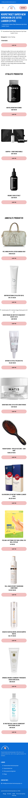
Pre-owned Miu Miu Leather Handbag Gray (14, 251)
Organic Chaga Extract (14, 195)
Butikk (23, 7)
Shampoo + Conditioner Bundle (14, 151)
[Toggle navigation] (3, 7)
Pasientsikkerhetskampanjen (11, 765)
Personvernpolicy (20, 793)
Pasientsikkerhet (8, 768)
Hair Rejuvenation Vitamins (14, 107)
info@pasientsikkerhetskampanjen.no (9, 2)
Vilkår (13, 793)
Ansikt (9, 37)
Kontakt (9, 793)
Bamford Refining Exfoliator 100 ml (14, 295)
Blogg (5, 774)
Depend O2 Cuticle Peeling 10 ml (14, 361)
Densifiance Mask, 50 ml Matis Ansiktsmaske (14, 404)
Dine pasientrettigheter (10, 771)
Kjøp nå (14, 45)
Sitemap (14, 795)
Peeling (13, 37)
